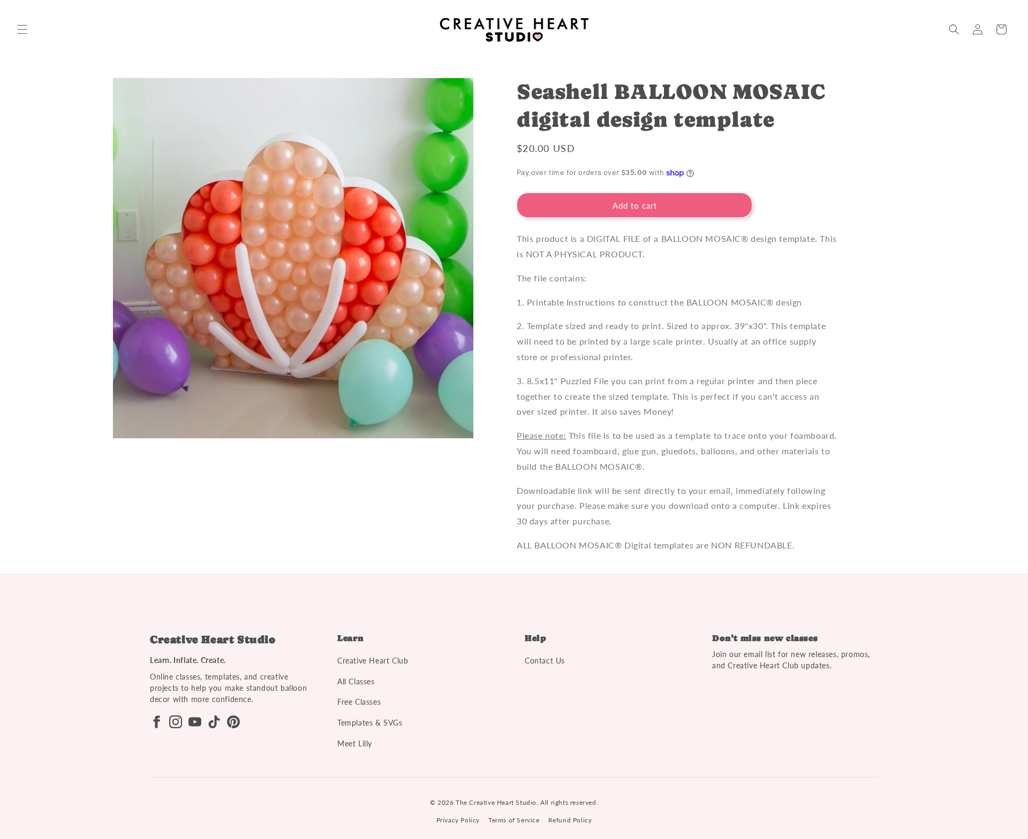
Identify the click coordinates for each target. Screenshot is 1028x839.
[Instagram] (175, 721)
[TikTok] (214, 721)
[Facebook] (156, 721)
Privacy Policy (458, 820)
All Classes (356, 681)
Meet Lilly (354, 743)
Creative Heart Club (372, 660)
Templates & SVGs (370, 722)
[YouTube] (194, 721)
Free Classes (359, 701)
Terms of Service (514, 820)
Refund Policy (570, 820)
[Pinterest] (233, 721)
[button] (22, 29)
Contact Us (545, 660)
